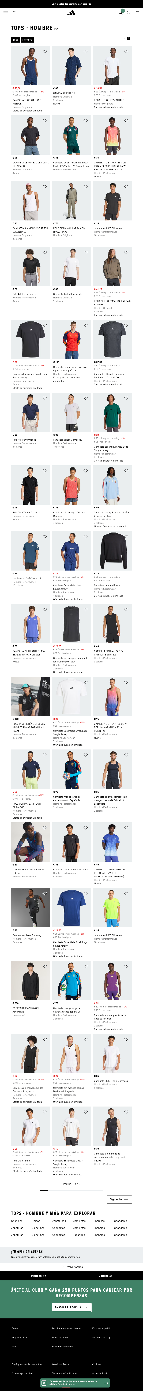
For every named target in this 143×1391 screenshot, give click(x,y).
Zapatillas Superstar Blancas (17, 1235)
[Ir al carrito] (137, 13)
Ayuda (15, 1346)
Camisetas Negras (58, 1235)
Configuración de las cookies (27, 1364)
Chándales (120, 1228)
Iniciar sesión (38, 1276)
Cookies (96, 1364)
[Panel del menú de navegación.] (5, 13)
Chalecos (99, 1221)
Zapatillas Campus (79, 1235)
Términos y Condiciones (65, 1373)
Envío (15, 1328)
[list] (66, 40)
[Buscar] (129, 13)
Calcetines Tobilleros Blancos (38, 1228)
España (77, 1386)
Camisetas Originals (79, 1221)
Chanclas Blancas (99, 1228)
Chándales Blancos (120, 1221)
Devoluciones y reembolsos (66, 1328)
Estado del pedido (101, 1328)
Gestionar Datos (60, 1364)
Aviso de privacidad (22, 1373)
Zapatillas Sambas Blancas (17, 1228)
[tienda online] (71, 14)
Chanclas (99, 1235)
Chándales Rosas (120, 1235)
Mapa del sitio (19, 1337)
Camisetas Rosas (79, 1228)
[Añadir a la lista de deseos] (45, 52)
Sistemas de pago (101, 1337)
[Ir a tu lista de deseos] (14, 13)
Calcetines (38, 1235)
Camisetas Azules (58, 1228)
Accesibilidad (99, 1373)
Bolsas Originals (37, 1221)
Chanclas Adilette (16, 1221)
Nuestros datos (60, 1337)
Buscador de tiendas (63, 1346)
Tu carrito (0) (104, 1276)
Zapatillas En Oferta (60, 1221)
